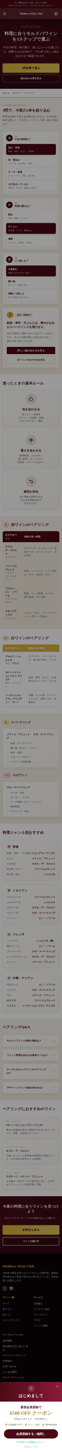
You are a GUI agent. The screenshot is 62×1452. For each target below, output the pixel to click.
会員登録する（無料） (31, 1434)
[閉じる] (57, 1386)
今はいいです (31, 1447)
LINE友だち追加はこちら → (31, 1442)
